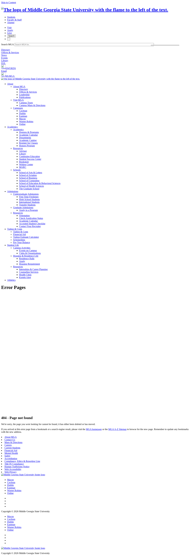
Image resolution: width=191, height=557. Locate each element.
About (10, 84)
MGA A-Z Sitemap (117, 429)
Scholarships (19, 239)
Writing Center (26, 164)
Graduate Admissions (23, 207)
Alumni (10, 22)
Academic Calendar (28, 135)
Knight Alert (25, 277)
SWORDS (11, 68)
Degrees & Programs (29, 132)
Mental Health (11, 453)
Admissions (12, 191)
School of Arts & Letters (30, 172)
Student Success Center (30, 159)
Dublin (22, 113)
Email (4, 71)
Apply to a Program (28, 210)
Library (4, 60)
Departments (25, 137)
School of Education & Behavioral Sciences (39, 183)
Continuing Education (29, 156)
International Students (29, 202)
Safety (7, 456)
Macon (22, 119)
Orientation (24, 215)
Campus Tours (26, 102)
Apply (10, 30)
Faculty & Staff (14, 20)
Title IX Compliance (14, 464)
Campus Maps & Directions (32, 105)
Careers (8, 445)
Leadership (24, 94)
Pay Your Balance (21, 242)
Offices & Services (10, 52)
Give (9, 33)
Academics (12, 127)
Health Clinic (25, 274)
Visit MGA (18, 100)
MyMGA (10, 76)
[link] (23, 474)
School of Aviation (28, 175)
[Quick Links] (8, 39)
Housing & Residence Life (25, 256)
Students (11, 17)
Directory (5, 50)
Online (22, 124)
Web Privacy (10, 472)
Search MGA (7, 44)
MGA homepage (94, 429)
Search (11, 36)
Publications (25, 97)
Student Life (13, 245)
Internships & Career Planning (33, 269)
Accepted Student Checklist (32, 223)
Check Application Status (31, 218)
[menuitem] (98, 104)
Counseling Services (28, 272)
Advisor (23, 151)
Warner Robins (26, 121)
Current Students (12, 447)
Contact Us (9, 439)
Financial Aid (19, 234)
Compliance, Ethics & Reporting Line (22, 461)
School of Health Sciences (31, 186)
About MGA (19, 86)
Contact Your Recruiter (30, 226)
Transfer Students (27, 205)
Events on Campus (28, 250)
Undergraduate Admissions (26, 194)
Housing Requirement (29, 264)
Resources (18, 148)
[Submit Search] (165, 45)
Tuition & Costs (14, 229)
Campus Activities (21, 248)
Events (4, 58)
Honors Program (27, 145)
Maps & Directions (13, 442)
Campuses (18, 108)
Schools (17, 170)
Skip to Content (8, 2)
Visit (9, 27)
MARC (22, 167)
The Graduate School (29, 188)
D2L (3, 63)
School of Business (28, 178)
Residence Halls (26, 258)
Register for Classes (28, 143)
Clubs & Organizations (30, 253)
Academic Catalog (28, 140)
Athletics (11, 280)
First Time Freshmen (28, 196)
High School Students (29, 199)
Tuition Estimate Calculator (26, 237)
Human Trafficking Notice (16, 466)
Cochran (23, 110)
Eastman (23, 116)
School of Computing (29, 180)
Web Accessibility (12, 469)
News (4, 55)
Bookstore (24, 162)
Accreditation (10, 458)
